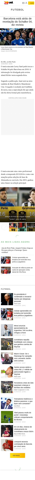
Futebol (17, 9)
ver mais (16, 455)
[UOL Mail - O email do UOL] (23, 3)
